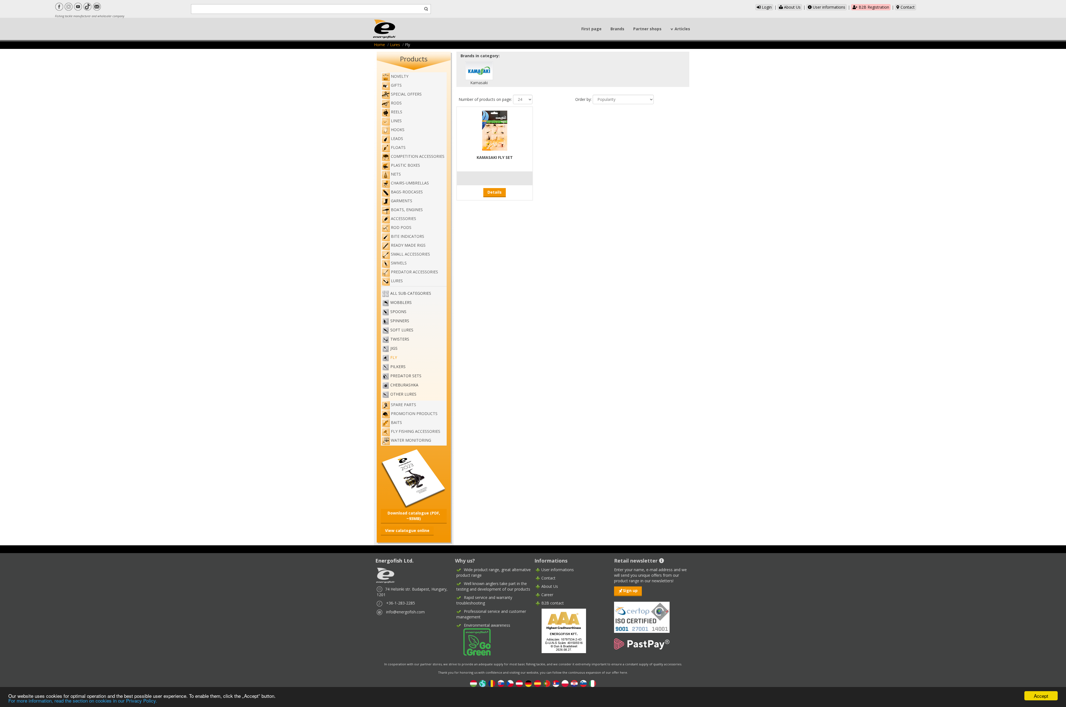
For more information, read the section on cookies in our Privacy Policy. (82, 700)
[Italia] (593, 683)
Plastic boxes (405, 165)
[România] (492, 683)
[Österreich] (519, 683)
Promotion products (414, 413)
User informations (828, 7)
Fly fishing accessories (415, 431)
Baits (396, 422)
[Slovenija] (583, 683)
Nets (396, 174)
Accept (1041, 695)
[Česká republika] (510, 683)
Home (379, 44)
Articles (682, 28)
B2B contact (552, 603)
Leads (397, 138)
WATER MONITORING (411, 440)
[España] (538, 683)
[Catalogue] (414, 478)
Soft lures (401, 330)
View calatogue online (407, 530)
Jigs (394, 348)
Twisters (399, 339)
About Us (792, 7)
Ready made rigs (408, 245)
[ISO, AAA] (642, 614)
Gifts (396, 85)
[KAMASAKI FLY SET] (495, 130)
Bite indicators (407, 236)
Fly (393, 357)
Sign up (630, 590)
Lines (396, 120)
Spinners (399, 320)
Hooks (397, 129)
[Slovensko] (501, 683)
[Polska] (565, 683)
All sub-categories (410, 293)
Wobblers (401, 302)
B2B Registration (873, 7)
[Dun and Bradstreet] (560, 630)
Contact (907, 7)
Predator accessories (414, 271)
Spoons (398, 311)
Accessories (403, 218)
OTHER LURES (403, 394)
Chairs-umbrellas (410, 183)
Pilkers (398, 366)
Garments (401, 200)
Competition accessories (417, 156)
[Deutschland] (528, 683)
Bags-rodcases (407, 191)
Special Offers (406, 94)
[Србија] (556, 683)
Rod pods (401, 227)
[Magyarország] (473, 683)
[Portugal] (547, 683)
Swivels (399, 263)
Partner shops (647, 28)
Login (766, 7)
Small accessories (410, 254)
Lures (395, 44)
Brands (617, 28)
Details (494, 192)
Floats (398, 147)
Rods (396, 103)
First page (591, 28)
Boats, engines (407, 209)
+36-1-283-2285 (400, 603)
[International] (483, 683)
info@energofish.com (405, 611)
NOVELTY (399, 76)
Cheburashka (404, 385)
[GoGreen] (473, 641)
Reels (396, 111)
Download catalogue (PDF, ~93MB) (414, 515)
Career (547, 594)
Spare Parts (403, 404)
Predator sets (405, 375)
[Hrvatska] (574, 683)
